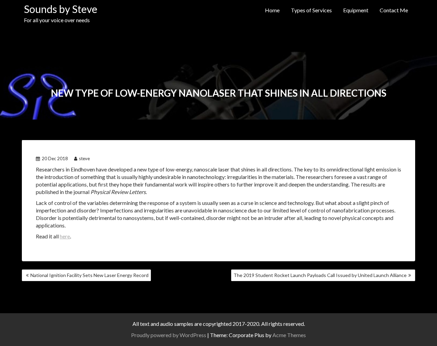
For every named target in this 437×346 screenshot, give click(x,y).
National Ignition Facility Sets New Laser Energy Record (89, 275)
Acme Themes (289, 335)
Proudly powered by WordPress (168, 335)
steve (84, 158)
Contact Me (394, 10)
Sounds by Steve (60, 9)
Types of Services (311, 10)
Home (272, 10)
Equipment (355, 10)
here (65, 236)
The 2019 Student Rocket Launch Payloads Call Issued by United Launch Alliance (320, 275)
